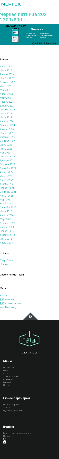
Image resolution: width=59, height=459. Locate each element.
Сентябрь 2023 (8, 141)
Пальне (7, 436)
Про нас (7, 385)
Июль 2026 (6, 70)
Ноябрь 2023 (7, 133)
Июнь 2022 (6, 176)
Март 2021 (5, 199)
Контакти (8, 379)
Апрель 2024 (7, 121)
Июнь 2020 (6, 211)
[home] (29, 339)
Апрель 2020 (7, 215)
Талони (6, 407)
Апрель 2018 (7, 242)
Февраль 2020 (7, 223)
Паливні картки (11, 404)
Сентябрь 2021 (8, 192)
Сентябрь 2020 (8, 207)
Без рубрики (6, 260)
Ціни (5, 370)
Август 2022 (6, 172)
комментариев (10, 303)
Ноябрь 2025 (7, 78)
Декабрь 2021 (7, 184)
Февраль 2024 (7, 125)
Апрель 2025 (7, 94)
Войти (3, 295)
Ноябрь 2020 (7, 203)
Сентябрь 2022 (8, 168)
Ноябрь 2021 (7, 188)
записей (7, 299)
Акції (5, 373)
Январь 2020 (7, 227)
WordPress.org (8, 307)
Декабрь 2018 (7, 235)
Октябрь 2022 (7, 164)
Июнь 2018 (6, 238)
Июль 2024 (6, 113)
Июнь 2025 (6, 86)
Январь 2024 (7, 129)
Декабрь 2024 (7, 105)
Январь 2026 (7, 74)
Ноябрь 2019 (7, 231)
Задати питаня (10, 376)
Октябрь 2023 (7, 137)
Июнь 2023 (6, 148)
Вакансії (7, 382)
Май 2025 (5, 90)
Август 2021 (6, 195)
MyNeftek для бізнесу (13, 410)
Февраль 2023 (7, 156)
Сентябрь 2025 (8, 82)
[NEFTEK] (11, 4)
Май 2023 (5, 152)
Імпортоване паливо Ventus (16, 433)
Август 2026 (6, 66)
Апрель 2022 (7, 180)
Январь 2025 (7, 101)
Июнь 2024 (6, 117)
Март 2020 (5, 219)
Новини (4, 264)
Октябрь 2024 (7, 109)
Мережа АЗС (9, 367)
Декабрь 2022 (7, 160)
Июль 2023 (6, 145)
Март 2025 (5, 98)
